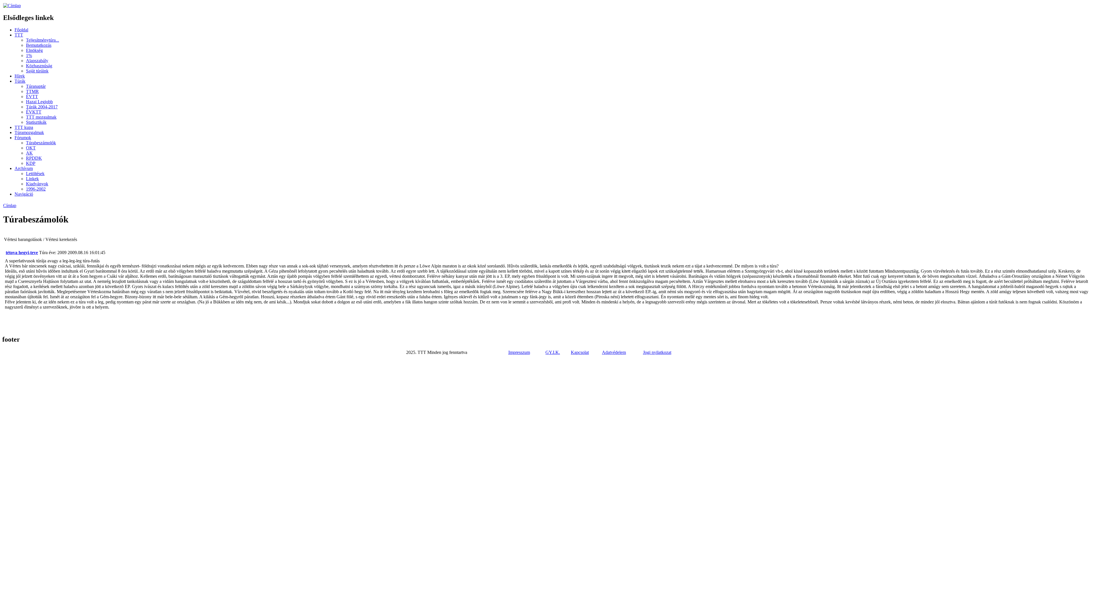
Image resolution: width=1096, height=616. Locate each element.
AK (29, 153)
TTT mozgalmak (41, 117)
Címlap (9, 205)
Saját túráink (37, 70)
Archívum (24, 168)
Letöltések (35, 173)
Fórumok (23, 137)
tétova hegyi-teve (22, 252)
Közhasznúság (39, 65)
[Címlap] (12, 5)
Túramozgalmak (29, 132)
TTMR (32, 91)
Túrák (20, 81)
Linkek (32, 178)
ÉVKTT (33, 112)
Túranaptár (36, 86)
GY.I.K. (552, 352)
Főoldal (21, 29)
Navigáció (24, 194)
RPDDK (34, 158)
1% (29, 55)
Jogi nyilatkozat (657, 352)
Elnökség (34, 50)
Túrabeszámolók (41, 142)
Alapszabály (37, 60)
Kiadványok (37, 183)
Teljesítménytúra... (42, 40)
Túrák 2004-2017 (42, 106)
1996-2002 (36, 189)
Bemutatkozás (38, 45)
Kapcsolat (580, 352)
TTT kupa (24, 127)
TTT (19, 35)
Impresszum (519, 352)
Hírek (20, 76)
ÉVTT (32, 96)
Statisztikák (36, 122)
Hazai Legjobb (39, 101)
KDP (30, 163)
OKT (31, 147)
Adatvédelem (614, 352)
